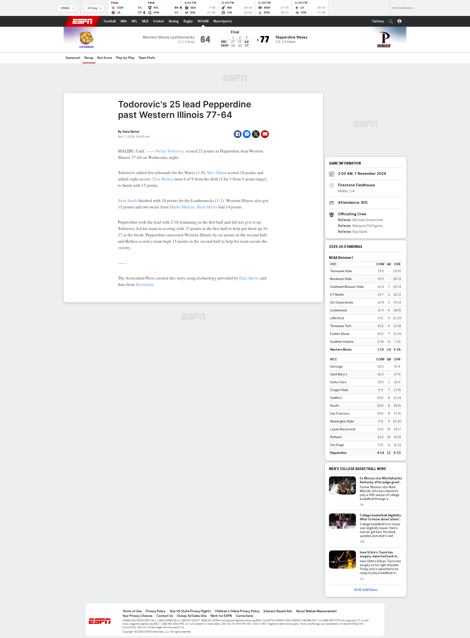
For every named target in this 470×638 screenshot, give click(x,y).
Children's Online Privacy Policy (237, 611)
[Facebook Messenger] (247, 134)
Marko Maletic (182, 207)
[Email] (265, 134)
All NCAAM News (365, 590)
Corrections (244, 616)
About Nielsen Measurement (316, 611)
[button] (391, 21)
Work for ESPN (221, 616)
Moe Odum (216, 172)
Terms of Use (132, 611)
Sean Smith (127, 200)
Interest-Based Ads (278, 611)
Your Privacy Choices (137, 616)
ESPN (82, 21)
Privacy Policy (155, 611)
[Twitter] (256, 134)
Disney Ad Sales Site (192, 616)
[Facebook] (238, 134)
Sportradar (145, 284)
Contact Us (164, 616)
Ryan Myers (207, 207)
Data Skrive (249, 278)
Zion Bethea (163, 179)
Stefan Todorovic (170, 151)
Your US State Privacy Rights (190, 611)
